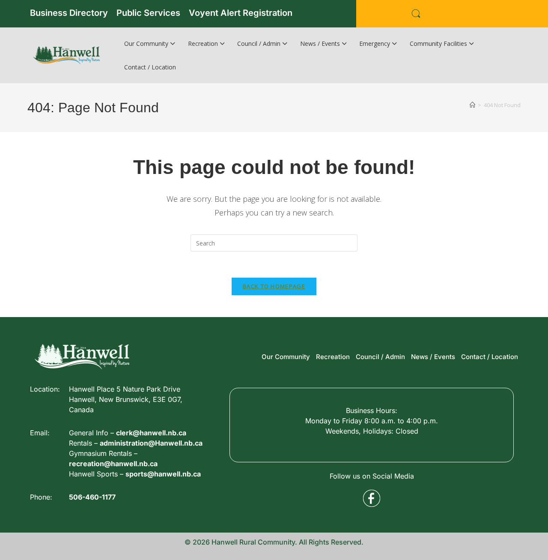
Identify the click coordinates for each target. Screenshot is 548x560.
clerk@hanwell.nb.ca (151, 432)
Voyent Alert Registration (240, 13)
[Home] (472, 105)
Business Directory (69, 13)
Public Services (148, 13)
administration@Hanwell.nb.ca (151, 443)
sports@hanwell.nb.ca (163, 474)
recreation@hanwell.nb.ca (113, 463)
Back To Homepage (274, 286)
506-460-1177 (92, 497)
